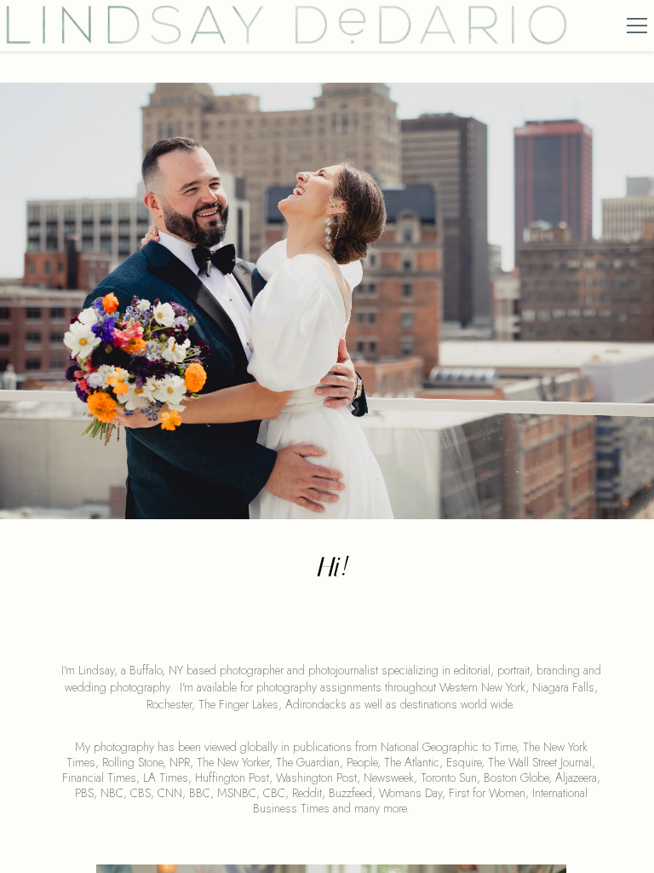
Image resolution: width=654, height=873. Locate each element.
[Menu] (637, 26)
